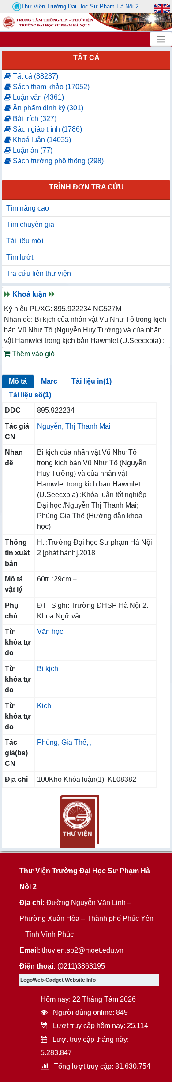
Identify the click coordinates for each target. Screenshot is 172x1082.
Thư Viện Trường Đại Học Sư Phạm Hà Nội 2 (79, 6)
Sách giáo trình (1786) (46, 129)
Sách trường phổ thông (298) (57, 161)
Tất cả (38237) (34, 76)
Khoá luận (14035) (41, 139)
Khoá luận (29, 294)
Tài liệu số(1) (30, 395)
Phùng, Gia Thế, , (64, 742)
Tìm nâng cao (27, 208)
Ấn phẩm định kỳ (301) (47, 108)
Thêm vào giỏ (32, 354)
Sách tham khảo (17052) (50, 86)
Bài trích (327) (33, 118)
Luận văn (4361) (37, 97)
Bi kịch (47, 668)
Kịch (44, 705)
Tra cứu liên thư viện (38, 273)
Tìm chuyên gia (30, 224)
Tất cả (86, 57)
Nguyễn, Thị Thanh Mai (74, 426)
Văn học (50, 631)
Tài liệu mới (25, 241)
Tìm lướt (19, 257)
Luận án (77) (31, 150)
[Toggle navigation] (161, 39)
